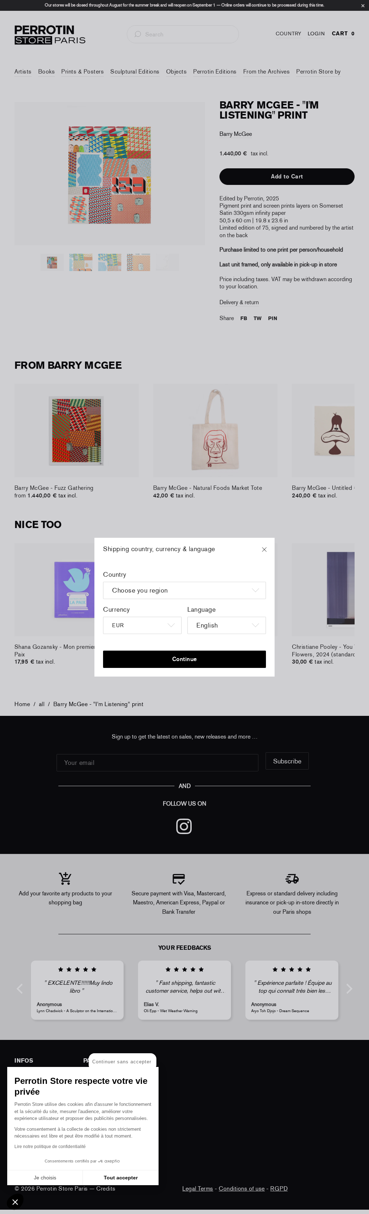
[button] (15, 1201)
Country (114, 574)
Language (201, 609)
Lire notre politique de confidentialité (50, 1146)
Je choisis (45, 1177)
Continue (184, 659)
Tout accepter (121, 1177)
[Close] (271, 552)
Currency (116, 609)
